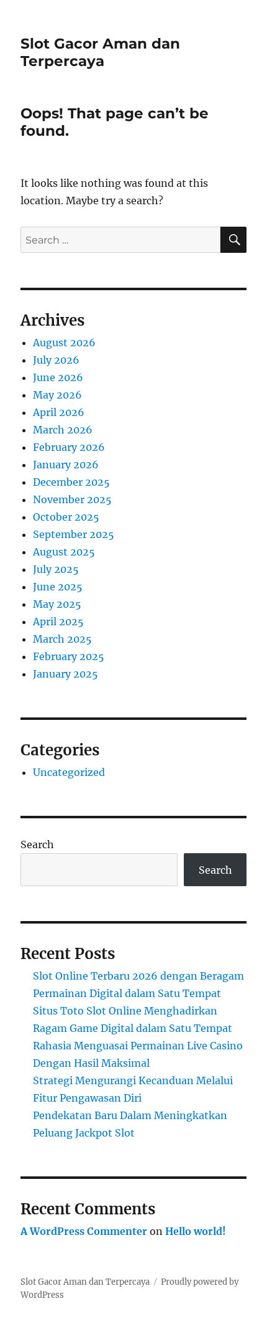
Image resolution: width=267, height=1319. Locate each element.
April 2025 (58, 621)
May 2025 (57, 604)
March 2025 (62, 639)
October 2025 (66, 517)
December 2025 (71, 482)
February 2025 (68, 656)
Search (37, 844)
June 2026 (58, 377)
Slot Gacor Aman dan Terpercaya (100, 52)
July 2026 (56, 360)
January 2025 (65, 674)
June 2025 (58, 586)
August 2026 (64, 342)
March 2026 (63, 429)
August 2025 (64, 552)
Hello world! (195, 1231)
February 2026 (69, 447)
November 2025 (72, 499)
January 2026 (66, 464)
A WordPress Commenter (83, 1231)
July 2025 (56, 569)
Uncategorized (69, 772)
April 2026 (58, 412)
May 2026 (57, 395)
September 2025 (73, 534)
